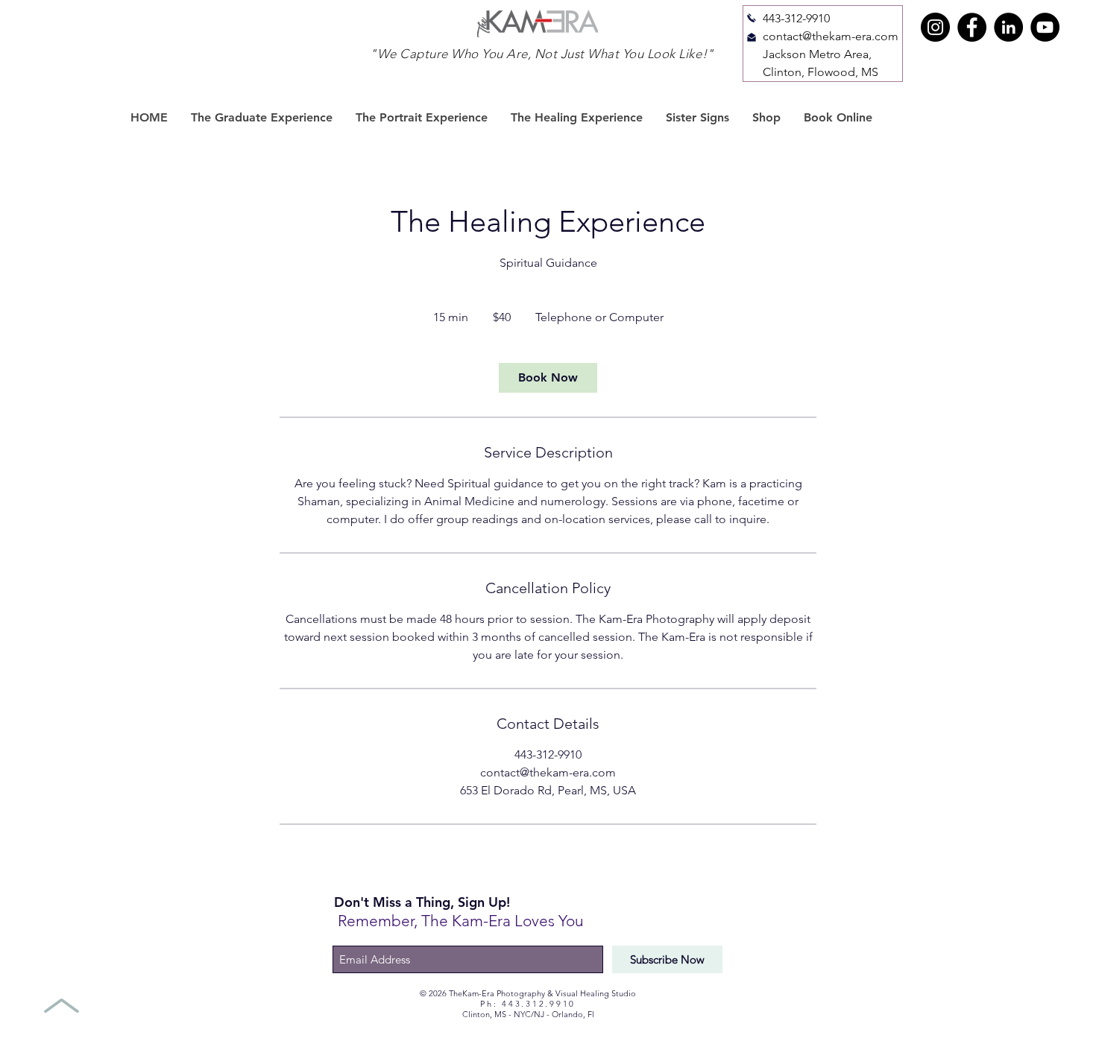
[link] (548, 378)
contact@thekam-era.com (830, 36)
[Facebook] (971, 27)
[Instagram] (935, 27)
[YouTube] (1044, 27)
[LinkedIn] (1008, 27)
